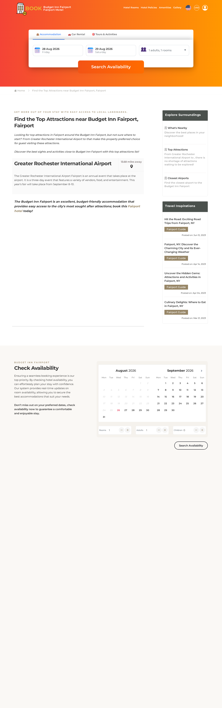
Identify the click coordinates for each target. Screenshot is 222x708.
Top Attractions (177, 149)
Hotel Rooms (130, 7)
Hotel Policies (148, 7)
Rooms (102, 430)
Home (21, 90)
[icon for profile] (205, 8)
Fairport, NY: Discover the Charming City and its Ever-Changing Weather (182, 248)
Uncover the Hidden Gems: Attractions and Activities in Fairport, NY (182, 277)
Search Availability (111, 66)
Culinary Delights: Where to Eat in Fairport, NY (185, 304)
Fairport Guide (176, 229)
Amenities (165, 7)
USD (197, 7)
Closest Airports (178, 178)
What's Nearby (177, 128)
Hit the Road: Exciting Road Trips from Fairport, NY (182, 221)
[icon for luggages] (188, 7)
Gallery (177, 7)
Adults (139, 430)
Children (178, 430)
